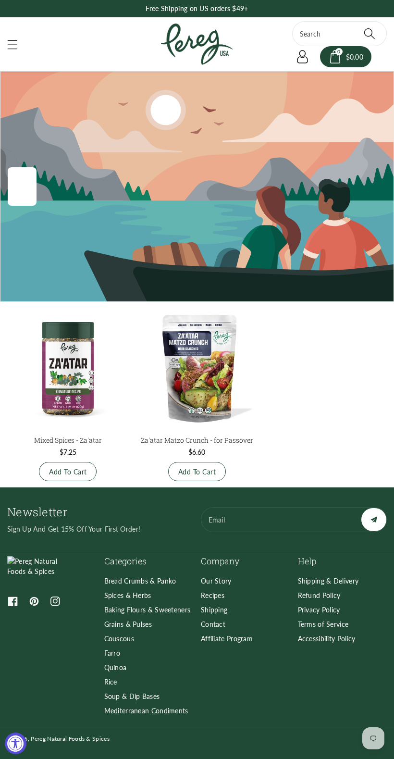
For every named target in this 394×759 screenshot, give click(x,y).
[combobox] (340, 34)
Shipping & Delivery (328, 581)
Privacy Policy (319, 610)
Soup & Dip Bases (132, 696)
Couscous (119, 639)
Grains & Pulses (128, 624)
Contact (213, 624)
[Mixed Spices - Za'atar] (68, 368)
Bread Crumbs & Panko (140, 581)
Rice (110, 682)
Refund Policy (319, 595)
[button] (16, 44)
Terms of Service (323, 624)
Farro (112, 653)
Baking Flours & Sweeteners (147, 610)
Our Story (216, 581)
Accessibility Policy (327, 639)
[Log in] (302, 56)
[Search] (369, 34)
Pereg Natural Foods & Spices (70, 738)
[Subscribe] (374, 520)
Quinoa (115, 667)
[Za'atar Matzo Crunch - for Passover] (197, 368)
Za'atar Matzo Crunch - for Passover (197, 440)
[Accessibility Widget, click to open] (15, 743)
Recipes (212, 595)
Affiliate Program (227, 639)
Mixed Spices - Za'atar (68, 440)
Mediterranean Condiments (146, 711)
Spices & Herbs (127, 595)
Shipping (214, 610)
